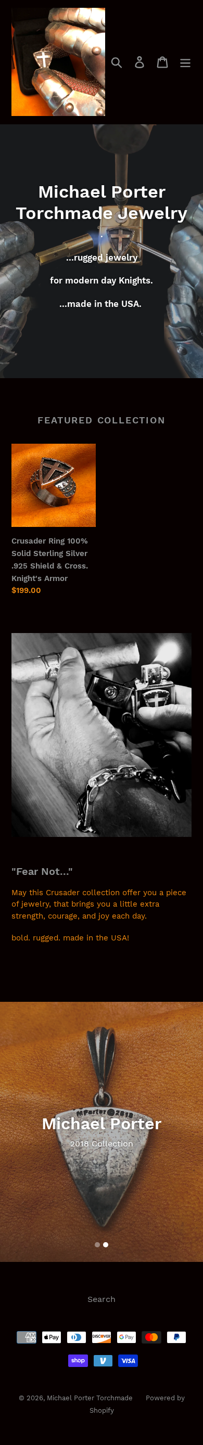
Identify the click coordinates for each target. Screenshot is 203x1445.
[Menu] (185, 62)
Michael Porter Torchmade (90, 1398)
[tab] (97, 1244)
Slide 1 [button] (97, 1244)
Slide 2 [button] (105, 1244)
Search (101, 1299)
